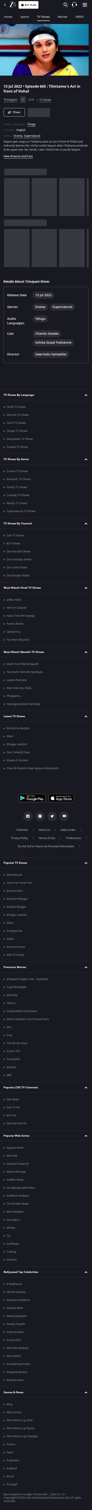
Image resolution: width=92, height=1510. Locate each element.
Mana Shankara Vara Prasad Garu (28, 1021)
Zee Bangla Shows (18, 578)
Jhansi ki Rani (15, 893)
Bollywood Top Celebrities (21, 1274)
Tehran (11, 1005)
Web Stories (14, 1414)
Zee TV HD (13, 1109)
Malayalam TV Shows (20, 441)
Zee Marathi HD (17, 1125)
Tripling (11, 1254)
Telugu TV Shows (17, 433)
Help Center (66, 832)
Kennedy (12, 997)
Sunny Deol (14, 1342)
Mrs (9, 1029)
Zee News (13, 1101)
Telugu (31, 122)
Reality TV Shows (17, 505)
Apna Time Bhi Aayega (21, 618)
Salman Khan (15, 1310)
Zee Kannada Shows (19, 562)
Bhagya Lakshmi (17, 746)
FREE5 (79, 17)
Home (8, 17)
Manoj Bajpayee (17, 1318)
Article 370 (13, 1053)
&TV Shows (13, 546)
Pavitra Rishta (15, 626)
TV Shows (43, 17)
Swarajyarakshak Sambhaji (23, 706)
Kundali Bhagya (16, 909)
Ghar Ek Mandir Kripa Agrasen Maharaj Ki (33, 770)
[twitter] (50, 818)
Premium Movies (15, 969)
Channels (20, 832)
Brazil (10, 1478)
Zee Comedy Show (18, 754)
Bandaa (11, 1069)
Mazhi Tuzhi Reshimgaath (22, 666)
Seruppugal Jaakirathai (21, 1190)
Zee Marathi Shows (19, 554)
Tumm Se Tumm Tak (19, 885)
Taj (8, 1238)
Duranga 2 (13, 1222)
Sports (24, 17)
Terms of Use (45, 840)
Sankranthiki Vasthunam (22, 1013)
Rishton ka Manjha (18, 730)
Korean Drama (16, 949)
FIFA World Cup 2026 (20, 1422)
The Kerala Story (17, 1045)
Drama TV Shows (17, 473)
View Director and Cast (18, 158)
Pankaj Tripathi (16, 1326)
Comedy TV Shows (18, 497)
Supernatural (32, 134)
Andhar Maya (15, 1182)
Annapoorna (14, 933)
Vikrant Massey (16, 1294)
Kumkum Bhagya (17, 901)
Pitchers (12, 1262)
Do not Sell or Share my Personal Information (44, 848)
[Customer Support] (74, 5)
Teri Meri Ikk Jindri (18, 642)
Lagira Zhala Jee (17, 682)
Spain (10, 1454)
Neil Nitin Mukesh (18, 1350)
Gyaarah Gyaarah (18, 1166)
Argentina (13, 1462)
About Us (42, 832)
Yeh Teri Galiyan (17, 610)
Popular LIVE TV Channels (21, 1089)
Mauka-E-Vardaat (17, 762)
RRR (9, 1077)
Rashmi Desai (15, 1382)
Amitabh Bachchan (18, 1366)
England (12, 1470)
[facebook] (26, 818)
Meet (10, 738)
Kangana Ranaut (17, 1374)
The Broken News (18, 1206)
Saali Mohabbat (16, 989)
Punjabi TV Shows (17, 449)
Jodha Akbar (14, 602)
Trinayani (10, 98)
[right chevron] (9, 199)
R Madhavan (14, 1286)
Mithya (11, 1230)
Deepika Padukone (18, 1302)
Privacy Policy (17, 840)
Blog (9, 1406)
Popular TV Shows (15, 865)
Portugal (12, 1486)
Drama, (18, 134)
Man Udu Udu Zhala (19, 690)
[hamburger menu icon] (84, 4)
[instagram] (38, 818)
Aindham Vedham (18, 1198)
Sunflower (13, 1246)
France (11, 1446)
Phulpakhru (14, 698)
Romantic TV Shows (19, 481)
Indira (10, 941)
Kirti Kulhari (14, 1358)
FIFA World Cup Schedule (22, 1438)
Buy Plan (30, 5)
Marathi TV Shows (18, 417)
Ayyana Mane (15, 1150)
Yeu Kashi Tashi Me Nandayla (25, 674)
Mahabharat (14, 877)
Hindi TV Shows (16, 409)
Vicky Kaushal (15, 1334)
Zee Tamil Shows (17, 570)
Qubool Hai (14, 634)
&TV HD (11, 1117)
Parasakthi (13, 1061)
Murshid (12, 1158)
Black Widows (15, 1214)
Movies (62, 17)
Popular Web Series (16, 1137)
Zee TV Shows (15, 538)
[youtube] (62, 818)
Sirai (9, 1037)
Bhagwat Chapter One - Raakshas (27, 981)
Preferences (71, 840)
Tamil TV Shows (16, 425)
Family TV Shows (17, 489)
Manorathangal (16, 1174)
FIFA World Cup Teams (21, 1430)
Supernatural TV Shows (21, 513)
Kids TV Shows (15, 957)
